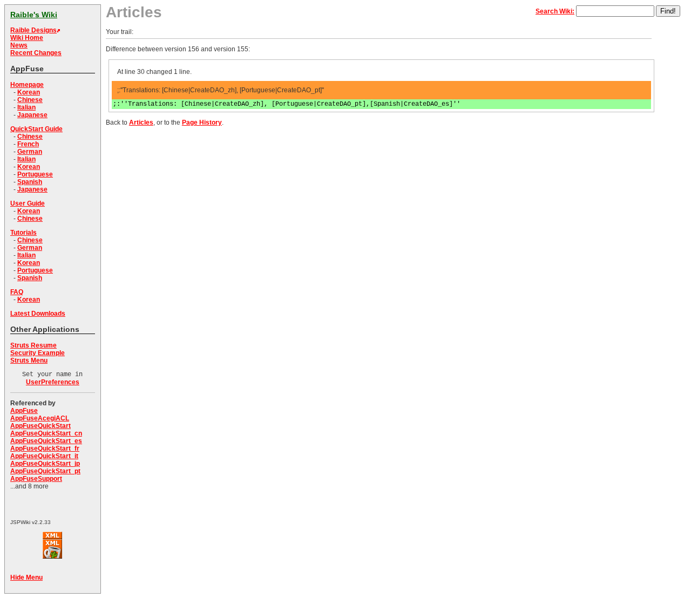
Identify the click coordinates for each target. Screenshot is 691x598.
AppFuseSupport (36, 479)
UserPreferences (52, 382)
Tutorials (23, 232)
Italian (26, 107)
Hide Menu (26, 577)
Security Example (37, 353)
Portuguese (35, 174)
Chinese (30, 100)
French (28, 144)
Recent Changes (36, 53)
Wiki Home (26, 38)
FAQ (16, 292)
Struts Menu (29, 360)
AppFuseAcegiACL (39, 418)
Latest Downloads (37, 313)
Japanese (32, 115)
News (19, 45)
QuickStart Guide (36, 129)
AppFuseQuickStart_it (44, 456)
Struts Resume (33, 345)
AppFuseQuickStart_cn (46, 433)
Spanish (29, 182)
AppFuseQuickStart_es (46, 441)
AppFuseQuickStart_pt (45, 471)
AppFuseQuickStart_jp (45, 463)
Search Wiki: (555, 11)
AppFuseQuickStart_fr (44, 448)
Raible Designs (33, 30)
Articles (141, 122)
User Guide (27, 203)
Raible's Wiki (33, 14)
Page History (202, 122)
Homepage (27, 85)
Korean (28, 92)
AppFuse (24, 410)
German (29, 151)
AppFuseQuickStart (40, 426)
